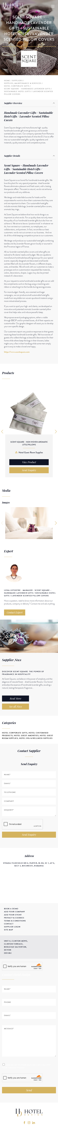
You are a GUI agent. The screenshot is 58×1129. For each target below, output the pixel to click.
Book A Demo (11, 908)
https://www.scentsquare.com (17, 352)
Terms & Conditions (15, 920)
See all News (15, 706)
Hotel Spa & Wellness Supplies (36, 738)
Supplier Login (12, 926)
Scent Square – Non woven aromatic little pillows (29, 443)
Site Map (8, 929)
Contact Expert (15, 612)
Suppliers (17, 80)
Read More (15, 698)
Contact (8, 923)
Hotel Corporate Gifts (16, 86)
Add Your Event (13, 914)
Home (7, 80)
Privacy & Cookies (14, 917)
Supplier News (11, 660)
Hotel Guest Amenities (26, 735)
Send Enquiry (29, 834)
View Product (29, 462)
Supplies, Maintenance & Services (22, 83)
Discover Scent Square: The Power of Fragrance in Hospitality (23, 673)
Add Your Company (14, 911)
